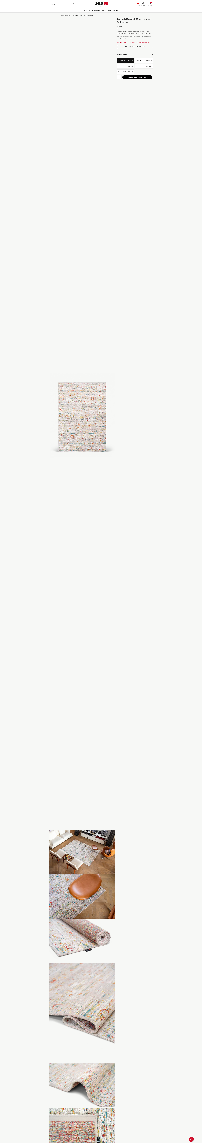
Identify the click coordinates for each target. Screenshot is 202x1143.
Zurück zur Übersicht (66, 15)
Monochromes (96, 10)
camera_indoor (191, 1139)
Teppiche (87, 10)
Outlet (104, 10)
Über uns (115, 10)
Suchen (74, 4)
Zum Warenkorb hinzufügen (137, 77)
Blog (109, 10)
